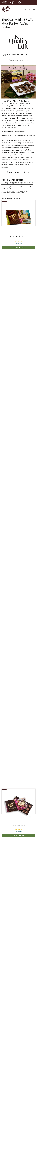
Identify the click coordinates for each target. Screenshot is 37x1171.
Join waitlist (18, 247)
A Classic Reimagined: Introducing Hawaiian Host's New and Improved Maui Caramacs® (17, 183)
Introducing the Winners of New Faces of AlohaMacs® (16, 187)
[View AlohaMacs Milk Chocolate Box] (18, 217)
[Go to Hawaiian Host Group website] (4, 2)
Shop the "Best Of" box (9, 128)
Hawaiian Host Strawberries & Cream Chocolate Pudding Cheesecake (14, 191)
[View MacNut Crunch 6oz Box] (18, 805)
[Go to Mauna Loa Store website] (19, 2)
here (23, 131)
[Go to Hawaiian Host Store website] (12, 2)
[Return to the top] (30, 1165)
